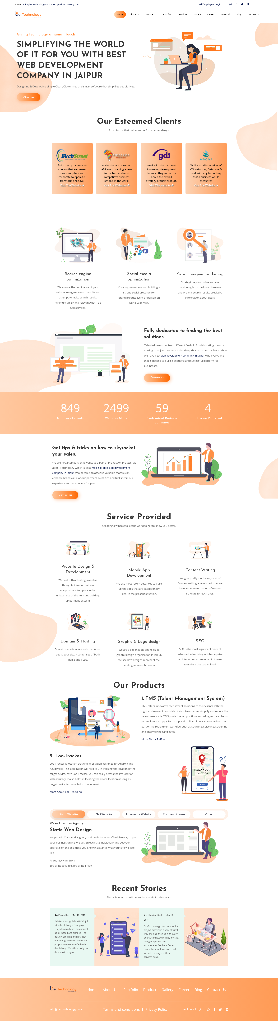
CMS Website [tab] (104, 814)
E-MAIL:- (46, 4)
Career (210, 14)
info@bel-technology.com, (37, 4)
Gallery (197, 14)
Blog (238, 14)
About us (28, 97)
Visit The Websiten (115, 185)
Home (120, 14)
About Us (134, 14)
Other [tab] (209, 814)
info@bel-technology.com (66, 1009)
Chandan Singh (155, 915)
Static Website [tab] (68, 814)
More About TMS (152, 739)
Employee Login (211, 4)
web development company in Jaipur (183, 355)
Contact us (157, 377)
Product (183, 14)
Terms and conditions (121, 1009)
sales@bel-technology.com (65, 4)
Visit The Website (71, 185)
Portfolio (167, 14)
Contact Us (253, 14)
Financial (225, 14)
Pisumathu (63, 915)
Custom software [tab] (174, 814)
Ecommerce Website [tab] (139, 814)
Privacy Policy (156, 1009)
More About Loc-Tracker (65, 792)
